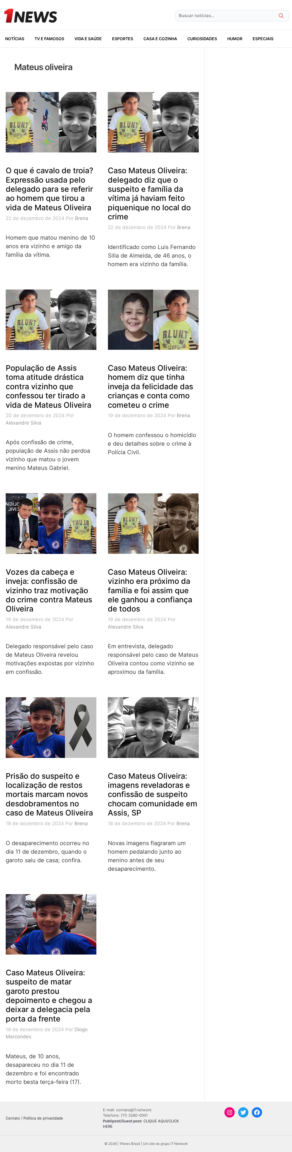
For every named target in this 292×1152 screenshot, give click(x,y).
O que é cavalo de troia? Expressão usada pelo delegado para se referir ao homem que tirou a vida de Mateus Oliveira (49, 189)
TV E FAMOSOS (49, 38)
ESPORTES (122, 38)
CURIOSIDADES (202, 38)
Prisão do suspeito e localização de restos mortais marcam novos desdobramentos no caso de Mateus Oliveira (49, 794)
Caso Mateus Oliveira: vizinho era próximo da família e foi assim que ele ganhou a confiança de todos (150, 590)
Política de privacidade (43, 1118)
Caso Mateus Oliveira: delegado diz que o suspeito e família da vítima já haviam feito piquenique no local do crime (149, 193)
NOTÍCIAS (14, 38)
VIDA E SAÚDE (88, 38)
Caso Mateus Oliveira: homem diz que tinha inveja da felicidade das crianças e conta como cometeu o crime (150, 386)
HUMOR (234, 38)
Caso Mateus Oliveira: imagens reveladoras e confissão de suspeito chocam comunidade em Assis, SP (152, 794)
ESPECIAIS (263, 38)
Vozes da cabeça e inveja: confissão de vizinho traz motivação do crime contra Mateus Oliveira (49, 590)
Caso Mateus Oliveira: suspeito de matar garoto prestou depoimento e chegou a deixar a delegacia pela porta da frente (49, 995)
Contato (13, 1118)
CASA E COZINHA (160, 38)
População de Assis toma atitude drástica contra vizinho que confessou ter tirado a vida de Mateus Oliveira (48, 386)
